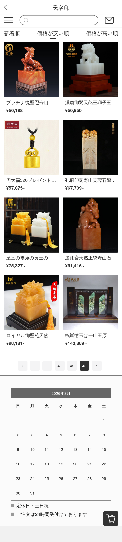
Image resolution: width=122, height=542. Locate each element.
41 (60, 365)
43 (84, 365)
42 (72, 365)
